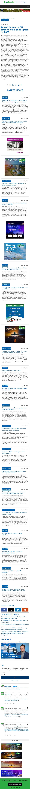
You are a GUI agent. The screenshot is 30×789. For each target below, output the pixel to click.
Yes (4, 672)
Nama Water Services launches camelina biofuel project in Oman (14, 472)
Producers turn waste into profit (11, 370)
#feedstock (10, 716)
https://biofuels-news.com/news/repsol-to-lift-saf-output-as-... (16, 699)
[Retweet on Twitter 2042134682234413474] (8, 735)
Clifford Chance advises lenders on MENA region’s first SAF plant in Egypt (14, 268)
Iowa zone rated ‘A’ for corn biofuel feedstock (12, 571)
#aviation (12, 700)
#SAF (9, 700)
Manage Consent (12, 787)
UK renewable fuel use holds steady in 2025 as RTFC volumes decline (15, 288)
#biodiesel (15, 727)
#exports (22, 726)
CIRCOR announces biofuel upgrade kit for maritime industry (14, 513)
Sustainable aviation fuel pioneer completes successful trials (14, 389)
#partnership (24, 709)
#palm (18, 726)
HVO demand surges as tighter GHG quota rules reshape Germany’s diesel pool (14, 351)
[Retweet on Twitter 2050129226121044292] (8, 704)
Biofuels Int (8, 693)
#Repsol (9, 694)
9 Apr (20, 708)
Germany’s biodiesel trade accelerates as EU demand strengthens (14, 184)
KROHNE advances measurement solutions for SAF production (14, 203)
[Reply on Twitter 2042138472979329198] (5, 720)
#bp (5, 710)
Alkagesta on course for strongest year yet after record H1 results (14, 408)
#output (15, 700)
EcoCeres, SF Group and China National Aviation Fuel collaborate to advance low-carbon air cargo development (14, 633)
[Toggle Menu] (28, 6)
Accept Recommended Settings (15, 784)
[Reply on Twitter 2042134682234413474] (5, 735)
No (4, 674)
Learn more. (25, 780)
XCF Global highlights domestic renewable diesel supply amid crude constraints (14, 121)
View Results (15, 680)
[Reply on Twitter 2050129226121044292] (5, 704)
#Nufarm (6, 709)
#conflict (27, 730)
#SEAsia (21, 730)
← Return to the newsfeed (7, 18)
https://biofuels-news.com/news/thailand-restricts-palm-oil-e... (17, 729)
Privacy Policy (18, 787)
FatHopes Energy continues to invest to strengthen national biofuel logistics (13, 492)
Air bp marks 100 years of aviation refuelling (12, 534)
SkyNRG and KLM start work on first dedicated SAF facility (12, 552)
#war (8, 696)
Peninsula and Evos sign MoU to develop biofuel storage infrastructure (14, 429)
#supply (18, 730)
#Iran (5, 696)
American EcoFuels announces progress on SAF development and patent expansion (14, 101)
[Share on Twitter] (13, 85)
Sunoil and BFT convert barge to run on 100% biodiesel (13, 452)
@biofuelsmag (14, 693)
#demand (14, 730)
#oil (20, 726)
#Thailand (6, 726)
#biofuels (6, 700)
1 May (20, 693)
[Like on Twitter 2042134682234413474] (10, 735)
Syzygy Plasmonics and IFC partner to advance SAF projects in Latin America (13, 589)
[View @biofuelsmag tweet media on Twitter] (18, 700)
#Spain (6, 694)
